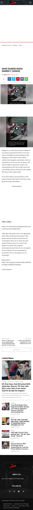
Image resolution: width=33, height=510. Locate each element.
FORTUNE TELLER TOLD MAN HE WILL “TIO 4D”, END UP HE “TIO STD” (20, 434)
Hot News (15, 45)
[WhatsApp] (26, 79)
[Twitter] (13, 79)
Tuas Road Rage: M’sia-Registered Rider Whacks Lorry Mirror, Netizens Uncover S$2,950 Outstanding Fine (20, 408)
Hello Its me (7, 74)
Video (20, 45)
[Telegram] (19, 491)
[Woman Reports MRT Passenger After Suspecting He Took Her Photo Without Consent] (5, 445)
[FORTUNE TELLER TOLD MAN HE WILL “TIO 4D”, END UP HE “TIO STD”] (5, 434)
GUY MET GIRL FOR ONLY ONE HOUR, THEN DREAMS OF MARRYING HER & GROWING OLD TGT (20, 422)
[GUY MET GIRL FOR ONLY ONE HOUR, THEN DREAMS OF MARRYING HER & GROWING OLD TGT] (5, 421)
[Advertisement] (16, 21)
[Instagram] (14, 491)
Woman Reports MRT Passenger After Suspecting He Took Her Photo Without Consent (19, 446)
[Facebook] (9, 79)
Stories (12, 417)
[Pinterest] (18, 79)
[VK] (22, 79)
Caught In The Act (6, 45)
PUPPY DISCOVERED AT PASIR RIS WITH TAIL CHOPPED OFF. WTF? (24, 342)
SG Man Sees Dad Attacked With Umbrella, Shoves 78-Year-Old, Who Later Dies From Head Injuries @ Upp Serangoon (16, 387)
